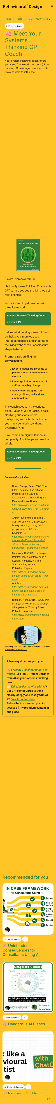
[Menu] (51, 6)
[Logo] (22, 6)
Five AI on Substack (23, 699)
